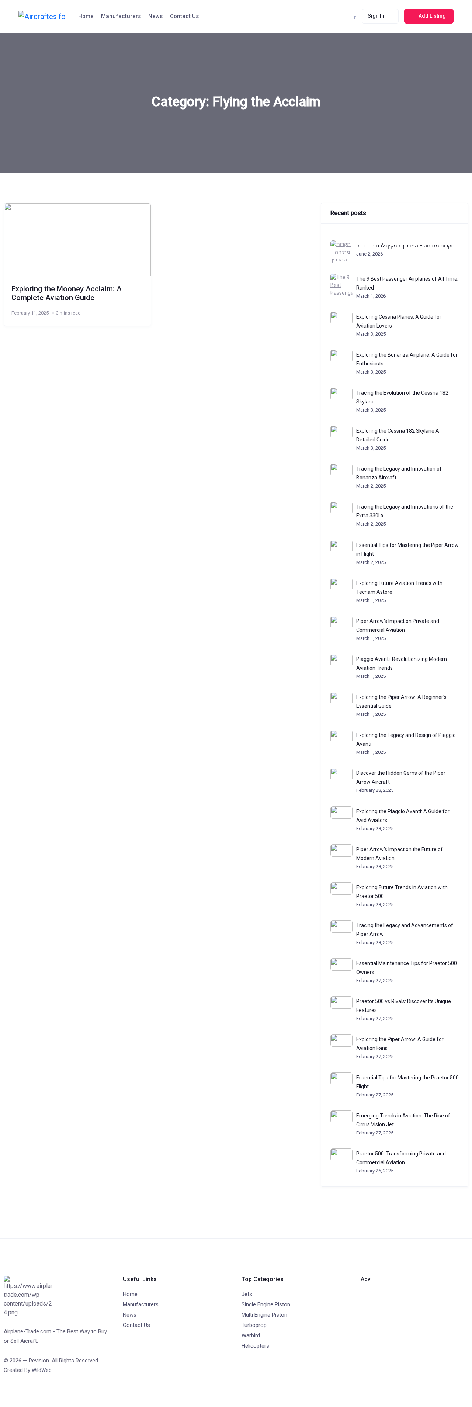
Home (86, 16)
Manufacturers (121, 16)
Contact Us (184, 16)
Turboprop (254, 1325)
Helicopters (255, 1345)
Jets (247, 1294)
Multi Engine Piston (264, 1314)
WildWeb (42, 1370)
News (155, 16)
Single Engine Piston (266, 1304)
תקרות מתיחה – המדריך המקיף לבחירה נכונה (405, 246)
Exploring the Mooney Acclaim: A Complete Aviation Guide (66, 293)
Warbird (251, 1335)
